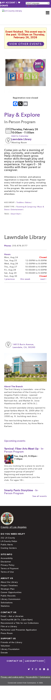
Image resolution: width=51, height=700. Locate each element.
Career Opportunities (11, 592)
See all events (39, 496)
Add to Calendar (19, 136)
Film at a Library (9, 626)
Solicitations (7, 602)
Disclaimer (6, 561)
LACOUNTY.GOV (34, 661)
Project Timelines (9, 585)
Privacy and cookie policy (12, 677)
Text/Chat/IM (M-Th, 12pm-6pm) (17, 619)
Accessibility (7, 558)
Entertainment (17, 210)
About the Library (9, 582)
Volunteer (5, 646)
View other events (25, 44)
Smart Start (15, 214)
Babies (28, 202)
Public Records (8, 596)
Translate (34, 5)
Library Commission (10, 599)
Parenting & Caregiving (26, 207)
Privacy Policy (7, 565)
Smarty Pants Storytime (21, 492)
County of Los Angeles (14, 527)
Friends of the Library (11, 642)
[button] (48, 13)
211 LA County (8, 538)
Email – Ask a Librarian (12, 616)
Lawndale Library (21, 139)
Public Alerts (7, 544)
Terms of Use (7, 572)
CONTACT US (14, 661)
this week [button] (25, 279)
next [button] (42, 279)
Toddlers (20, 202)
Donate (4, 652)
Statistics (5, 606)
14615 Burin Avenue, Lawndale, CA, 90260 (24, 346)
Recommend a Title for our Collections (20, 623)
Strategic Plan (8, 589)
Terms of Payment (10, 568)
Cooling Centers (9, 548)
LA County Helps (9, 541)
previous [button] (10, 279)
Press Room (7, 633)
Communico (45, 677)
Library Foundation (10, 649)
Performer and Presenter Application (19, 630)
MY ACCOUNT (9, 2)
